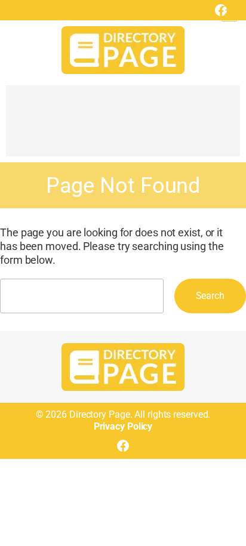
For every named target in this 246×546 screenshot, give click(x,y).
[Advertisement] (123, 126)
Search (210, 295)
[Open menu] (229, 13)
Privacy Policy (123, 426)
